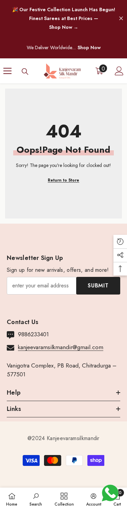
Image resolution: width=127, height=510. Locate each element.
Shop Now (89, 47)
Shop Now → (63, 27)
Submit (98, 285)
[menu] (7, 71)
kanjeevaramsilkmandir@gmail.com (60, 347)
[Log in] (119, 71)
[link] (36, 499)
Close (121, 18)
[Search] (25, 72)
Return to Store (63, 180)
